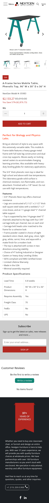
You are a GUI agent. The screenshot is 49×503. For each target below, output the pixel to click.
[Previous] (6, 34)
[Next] (42, 34)
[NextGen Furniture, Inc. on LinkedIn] (25, 497)
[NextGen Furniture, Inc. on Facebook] (21, 497)
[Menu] (4, 4)
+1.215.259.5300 (15, 487)
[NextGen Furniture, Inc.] (24, 4)
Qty (4, 108)
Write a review (24, 380)
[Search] (37, 4)
